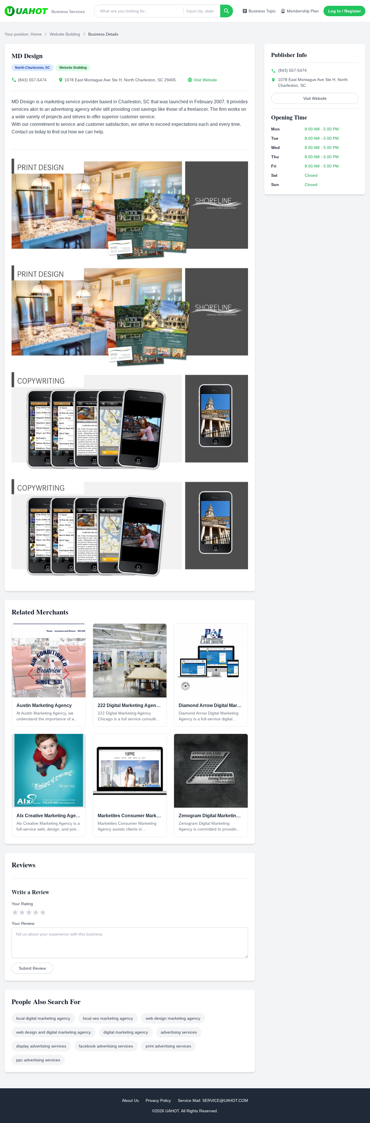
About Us (130, 1100)
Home (36, 34)
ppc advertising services (38, 1060)
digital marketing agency (125, 1032)
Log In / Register (344, 11)
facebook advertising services (106, 1046)
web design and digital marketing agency (53, 1032)
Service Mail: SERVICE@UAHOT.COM (213, 1100)
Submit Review (32, 968)
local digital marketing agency (43, 1018)
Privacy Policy (158, 1100)
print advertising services (168, 1046)
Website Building (65, 34)
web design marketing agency (173, 1018)
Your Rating (22, 903)
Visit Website (205, 80)
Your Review (23, 923)
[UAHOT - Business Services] (26, 11)
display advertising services (41, 1046)
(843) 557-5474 (32, 80)
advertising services (179, 1032)
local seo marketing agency (108, 1018)
